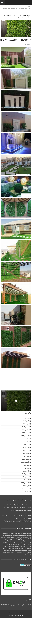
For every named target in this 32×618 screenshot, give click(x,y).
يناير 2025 (26, 456)
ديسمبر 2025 (25, 427)
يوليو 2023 (26, 465)
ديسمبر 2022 (25, 474)
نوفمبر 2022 (25, 477)
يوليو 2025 (26, 438)
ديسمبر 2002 (25, 488)
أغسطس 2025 (25, 435)
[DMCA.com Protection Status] (25, 565)
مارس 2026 (26, 424)
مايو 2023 (26, 468)
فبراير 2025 (26, 453)
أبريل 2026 (26, 421)
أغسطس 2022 (25, 483)
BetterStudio (20, 615)
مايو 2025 (26, 444)
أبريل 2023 (26, 471)
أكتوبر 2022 (26, 480)
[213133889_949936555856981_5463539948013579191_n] (16, 57)
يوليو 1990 (26, 491)
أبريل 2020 (26, 485)
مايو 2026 (26, 418)
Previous (26, 44)
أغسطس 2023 (25, 462)
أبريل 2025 (26, 447)
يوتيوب (15, 518)
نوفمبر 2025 (25, 429)
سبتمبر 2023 (25, 459)
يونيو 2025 (26, 441)
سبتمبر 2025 (25, 432)
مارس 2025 (26, 450)
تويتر (24, 518)
